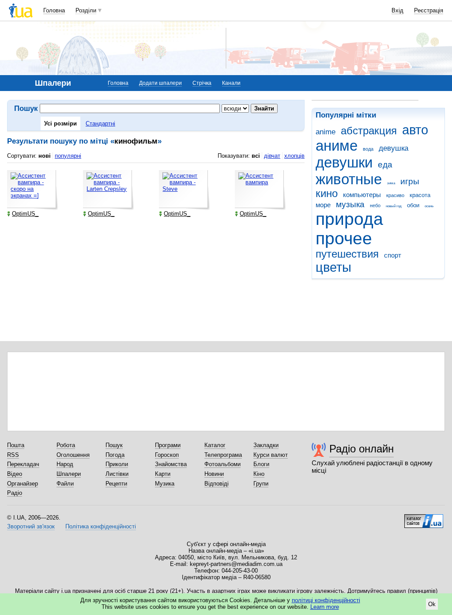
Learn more (324, 607)
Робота (65, 445)
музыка (350, 204)
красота (420, 195)
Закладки (266, 445)
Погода (114, 455)
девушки (344, 162)
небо (375, 205)
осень (429, 206)
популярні (68, 155)
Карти (162, 474)
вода (368, 149)
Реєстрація (428, 10)
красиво (395, 195)
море (323, 205)
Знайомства (171, 464)
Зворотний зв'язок (31, 526)
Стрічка (201, 83)
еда (385, 164)
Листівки (116, 474)
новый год (394, 206)
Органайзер (22, 483)
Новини (214, 474)
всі (256, 155)
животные (349, 179)
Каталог (215, 445)
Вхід (397, 10)
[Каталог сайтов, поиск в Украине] (423, 517)
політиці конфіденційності (326, 600)
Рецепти (116, 483)
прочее (344, 238)
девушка (393, 148)
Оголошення (73, 455)
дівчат (272, 155)
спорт (392, 255)
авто (415, 130)
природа (349, 218)
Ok (432, 604)
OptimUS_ (25, 213)
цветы (333, 267)
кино (327, 193)
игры (409, 181)
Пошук (114, 445)
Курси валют (270, 455)
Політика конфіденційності (100, 526)
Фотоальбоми (222, 464)
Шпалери (68, 474)
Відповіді (216, 483)
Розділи (85, 10)
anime (325, 132)
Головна (54, 10)
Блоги (261, 464)
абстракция (369, 131)
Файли (65, 483)
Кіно (258, 474)
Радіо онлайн (361, 449)
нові (44, 155)
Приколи (116, 464)
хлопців (294, 155)
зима (391, 183)
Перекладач (23, 464)
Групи (260, 483)
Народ (64, 464)
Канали (231, 83)
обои (413, 205)
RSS (13, 455)
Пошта (15, 445)
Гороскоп (167, 455)
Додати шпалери (160, 83)
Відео (14, 474)
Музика (164, 483)
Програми (168, 445)
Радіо (14, 493)
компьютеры (362, 194)
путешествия (347, 254)
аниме (337, 145)
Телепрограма (223, 455)
